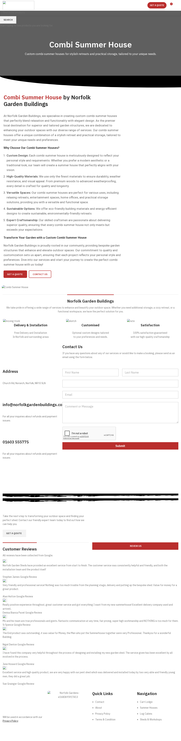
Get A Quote (157, 5)
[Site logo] (18, 5)
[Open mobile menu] (177, 5)
